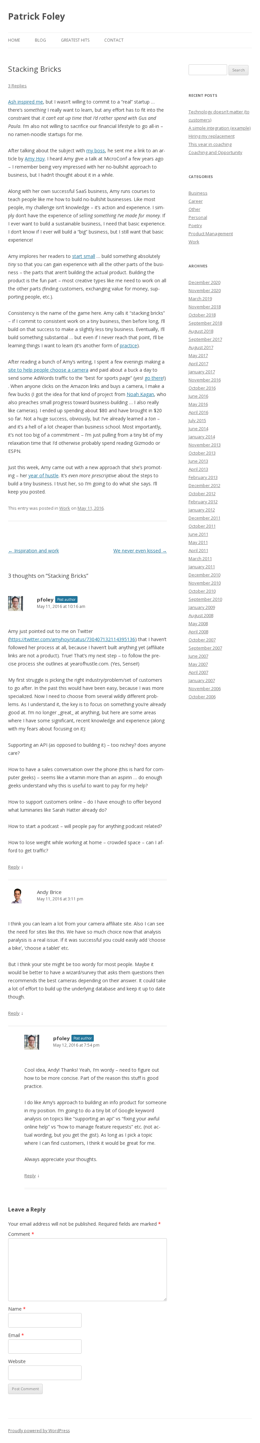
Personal (198, 217)
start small (83, 256)
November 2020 (205, 290)
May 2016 (198, 404)
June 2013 (198, 461)
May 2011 (198, 542)
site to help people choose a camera (48, 370)
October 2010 (202, 591)
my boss (95, 150)
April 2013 (198, 469)
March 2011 (200, 558)
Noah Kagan (140, 394)
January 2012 (202, 510)
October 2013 (202, 453)
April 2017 (198, 363)
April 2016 (198, 412)
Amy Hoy (35, 158)
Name (17, 1309)
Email (16, 1335)
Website (17, 1361)
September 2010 (205, 599)
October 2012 (202, 493)
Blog (40, 40)
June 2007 (198, 656)
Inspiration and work (33, 550)
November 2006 (205, 688)
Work (64, 508)
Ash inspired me (25, 102)
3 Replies (17, 86)
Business (198, 193)
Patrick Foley (36, 16)
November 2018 (205, 307)
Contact (114, 40)
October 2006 (202, 697)
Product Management (211, 234)
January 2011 (202, 567)
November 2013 (205, 445)
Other (194, 209)
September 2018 (205, 323)
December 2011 (204, 518)
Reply (14, 867)
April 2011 (198, 550)
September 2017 (205, 339)
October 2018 (202, 315)
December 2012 (204, 485)
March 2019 (200, 299)
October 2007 (202, 640)
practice (128, 345)
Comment (21, 1234)
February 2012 (203, 502)
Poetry (195, 225)
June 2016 (198, 396)
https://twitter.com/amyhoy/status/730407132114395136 (72, 639)
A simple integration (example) (220, 128)
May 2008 (198, 623)
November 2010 (205, 583)
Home (14, 40)
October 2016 (202, 388)
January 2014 (202, 437)
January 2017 (202, 372)
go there (154, 378)
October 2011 (202, 526)
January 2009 (202, 607)
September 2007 (205, 648)
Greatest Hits (75, 40)
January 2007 (202, 680)
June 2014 (198, 428)
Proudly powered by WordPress (39, 1431)
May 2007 (198, 664)
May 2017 (198, 355)
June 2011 (198, 534)
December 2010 (204, 575)
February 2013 (203, 477)
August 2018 (201, 331)
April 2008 (198, 632)
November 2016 (205, 380)
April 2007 (198, 672)
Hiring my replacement (212, 136)
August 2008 (201, 615)
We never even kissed (140, 550)
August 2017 (201, 347)
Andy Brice (49, 892)
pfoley (45, 599)
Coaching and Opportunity (215, 152)
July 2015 (197, 420)
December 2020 (204, 282)
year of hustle (43, 475)
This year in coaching (210, 144)
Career (196, 201)
